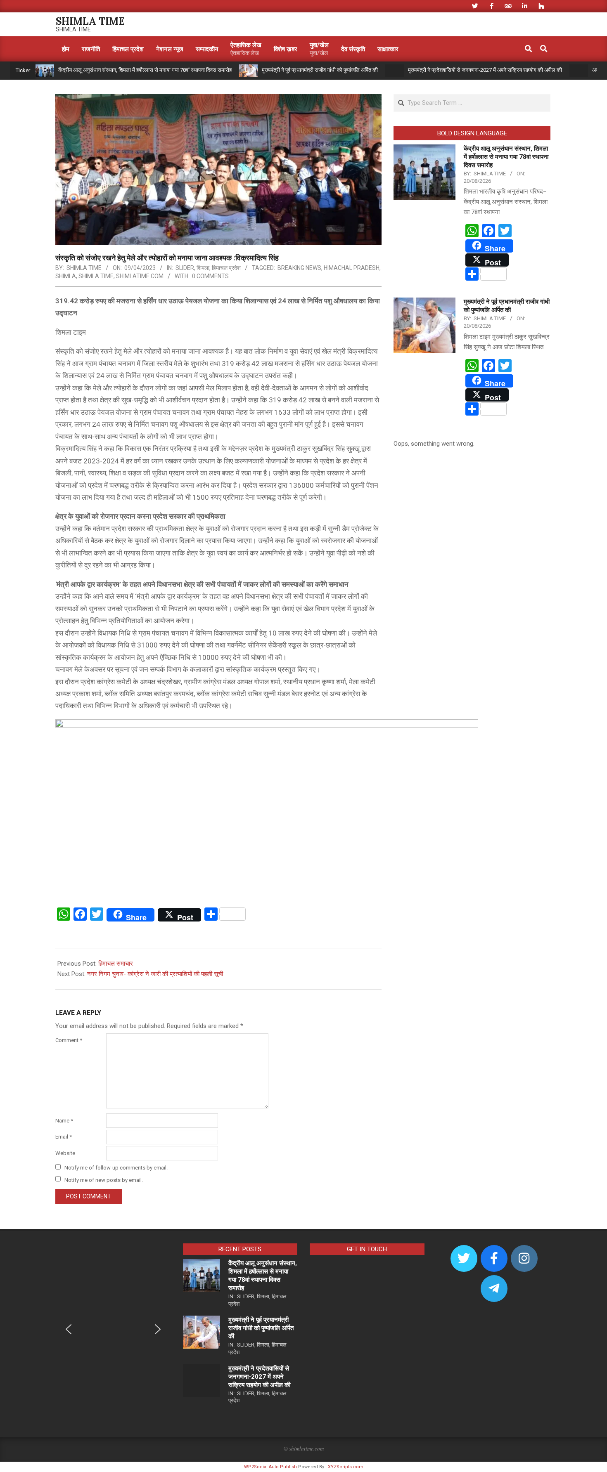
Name (64, 1121)
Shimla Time (96, 276)
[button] (68, 1329)
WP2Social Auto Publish (270, 1467)
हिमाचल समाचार (115, 963)
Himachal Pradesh (351, 268)
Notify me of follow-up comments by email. (116, 1168)
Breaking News (299, 268)
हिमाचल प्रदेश (226, 268)
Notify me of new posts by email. (103, 1180)
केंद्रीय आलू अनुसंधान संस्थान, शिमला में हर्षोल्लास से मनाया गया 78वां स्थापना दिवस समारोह (145, 70)
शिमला (203, 268)
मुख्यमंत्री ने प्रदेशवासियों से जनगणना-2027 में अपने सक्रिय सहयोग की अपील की (485, 70)
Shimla (65, 276)
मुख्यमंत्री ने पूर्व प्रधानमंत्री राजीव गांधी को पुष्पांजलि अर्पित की (320, 70)
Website (65, 1153)
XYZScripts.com (345, 1467)
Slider (184, 268)
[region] (113, 1335)
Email (63, 1137)
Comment (68, 1040)
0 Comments (210, 276)
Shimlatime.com (140, 276)
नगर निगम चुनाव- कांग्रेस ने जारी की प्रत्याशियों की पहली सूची (155, 974)
